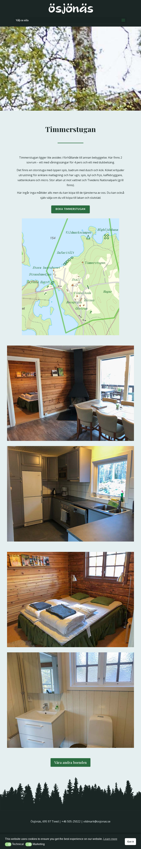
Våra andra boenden (70, 762)
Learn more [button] (110, 838)
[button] (8, 844)
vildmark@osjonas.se (96, 821)
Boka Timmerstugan (70, 209)
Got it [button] (130, 841)
